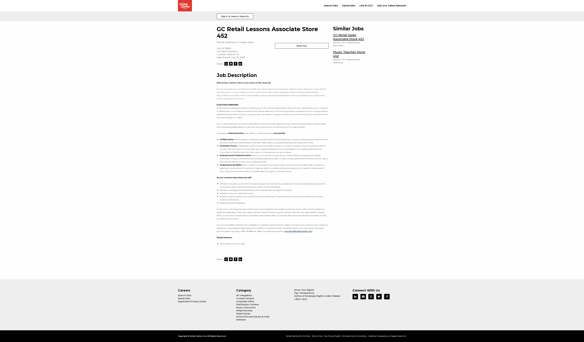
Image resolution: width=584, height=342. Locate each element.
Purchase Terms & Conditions (354, 336)
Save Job (301, 45)
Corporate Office (245, 301)
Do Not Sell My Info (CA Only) (298, 336)
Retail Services (244, 310)
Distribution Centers (247, 304)
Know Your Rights (304, 290)
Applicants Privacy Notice (192, 301)
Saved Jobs (348, 5)
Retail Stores (243, 313)
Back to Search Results (235, 16)
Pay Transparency (304, 293)
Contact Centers (245, 298)
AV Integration (244, 295)
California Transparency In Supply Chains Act (387, 336)
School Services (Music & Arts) (252, 316)
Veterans (241, 319)
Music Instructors (246, 307)
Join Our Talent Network (391, 5)
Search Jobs (331, 5)
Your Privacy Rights (332, 336)
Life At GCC (366, 5)
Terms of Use (317, 336)
